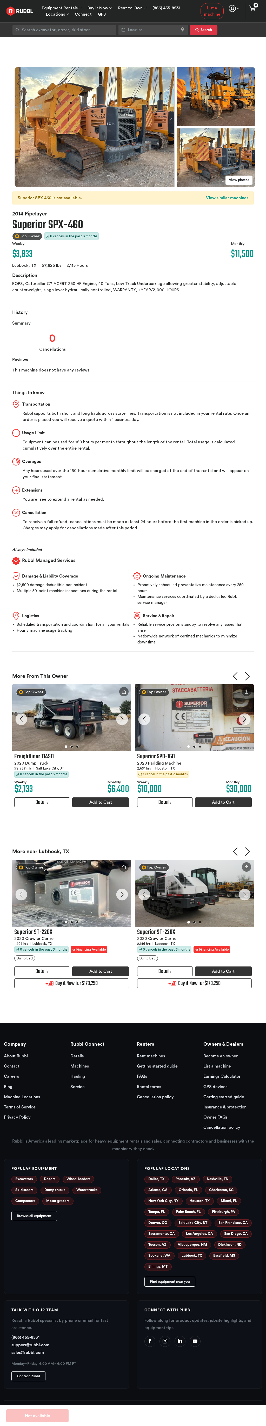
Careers (11, 1076)
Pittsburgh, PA (223, 1212)
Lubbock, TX (192, 1255)
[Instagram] (164, 1341)
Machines (79, 1066)
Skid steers (24, 1190)
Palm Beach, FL (188, 1212)
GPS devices (215, 1087)
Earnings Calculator (222, 1076)
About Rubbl (16, 1056)
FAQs (142, 1076)
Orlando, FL (188, 1190)
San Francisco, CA (233, 1223)
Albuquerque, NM (192, 1245)
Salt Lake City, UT (192, 1223)
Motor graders (57, 1201)
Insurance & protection (225, 1107)
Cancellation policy (155, 1097)
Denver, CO (157, 1223)
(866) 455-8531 (166, 8)
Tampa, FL (156, 1212)
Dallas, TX (156, 1179)
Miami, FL (229, 1201)
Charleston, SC (221, 1190)
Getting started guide (157, 1066)
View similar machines (227, 198)
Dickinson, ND (230, 1245)
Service (77, 1087)
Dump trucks (54, 1190)
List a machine (212, 11)
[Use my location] (182, 30)
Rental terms (149, 1087)
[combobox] (64, 30)
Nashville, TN (217, 1179)
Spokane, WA (159, 1255)
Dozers (49, 1179)
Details (77, 1056)
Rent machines (151, 1056)
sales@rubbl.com (27, 1352)
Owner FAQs (215, 1117)
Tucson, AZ (157, 1245)
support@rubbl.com (30, 1345)
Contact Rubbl (28, 1376)
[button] (21, 719)
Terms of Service (20, 1107)
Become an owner (220, 1056)
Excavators (24, 1179)
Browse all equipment (34, 1216)
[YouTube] (195, 1341)
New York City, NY (163, 1201)
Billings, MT (158, 1266)
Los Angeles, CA (199, 1234)
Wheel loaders (78, 1179)
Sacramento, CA (161, 1234)
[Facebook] (149, 1341)
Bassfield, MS (224, 1255)
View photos (239, 180)
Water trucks (86, 1190)
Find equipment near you (170, 1282)
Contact (11, 1066)
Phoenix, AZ (186, 1179)
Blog (8, 1087)
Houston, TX (200, 1201)
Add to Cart (100, 802)
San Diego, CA (236, 1234)
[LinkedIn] (180, 1341)
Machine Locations (22, 1097)
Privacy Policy (17, 1117)
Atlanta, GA (158, 1190)
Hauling (77, 1076)
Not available (37, 1416)
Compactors (25, 1201)
